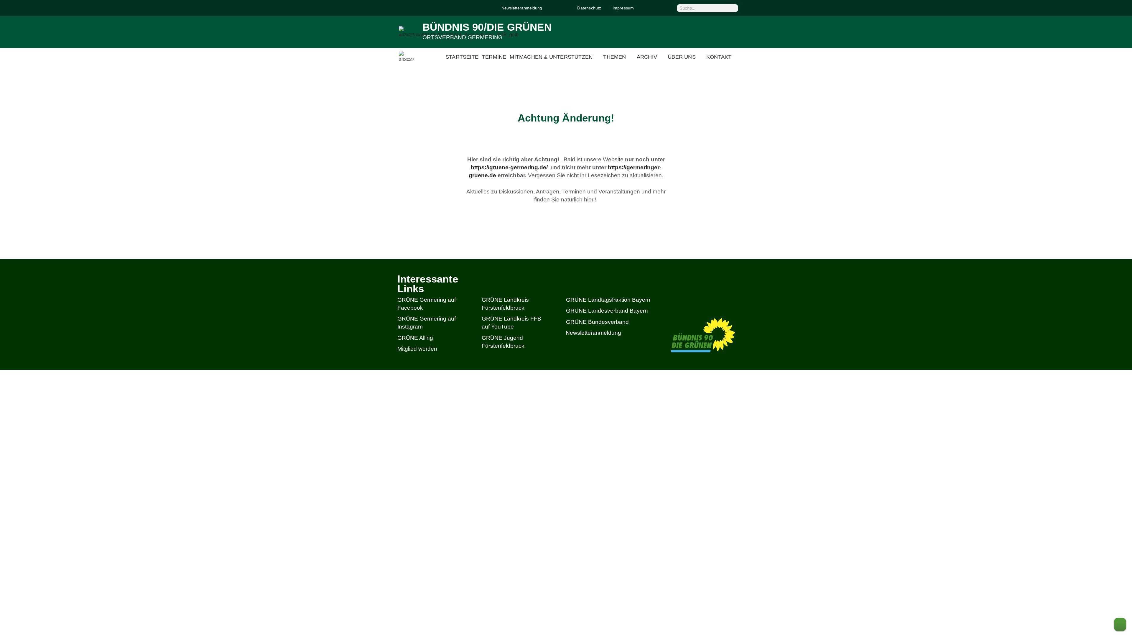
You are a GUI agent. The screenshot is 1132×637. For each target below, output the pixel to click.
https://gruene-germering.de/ (509, 167)
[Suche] (733, 8)
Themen (614, 57)
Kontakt (718, 57)
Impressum (623, 8)
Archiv (647, 57)
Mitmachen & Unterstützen (551, 57)
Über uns (682, 57)
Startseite (461, 57)
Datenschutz (589, 8)
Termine (494, 57)
